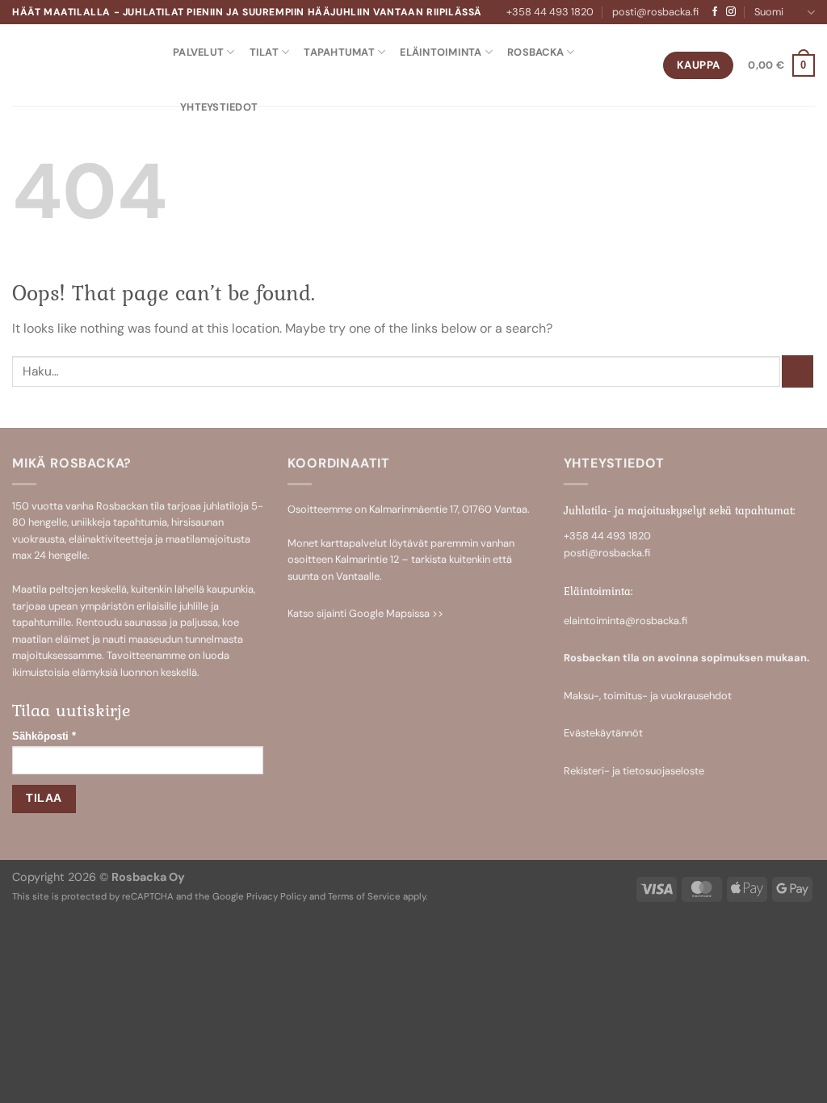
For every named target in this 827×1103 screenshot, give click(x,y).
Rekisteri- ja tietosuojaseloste (634, 771)
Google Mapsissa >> (396, 613)
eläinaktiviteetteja (111, 539)
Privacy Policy (276, 897)
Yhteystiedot (219, 107)
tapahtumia (140, 522)
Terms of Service (364, 897)
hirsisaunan (197, 522)
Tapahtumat (339, 52)
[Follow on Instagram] (731, 12)
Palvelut (198, 52)
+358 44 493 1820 (550, 12)
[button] (781, 65)
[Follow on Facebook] (715, 12)
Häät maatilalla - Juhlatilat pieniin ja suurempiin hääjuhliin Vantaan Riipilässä (247, 12)
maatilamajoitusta (208, 539)
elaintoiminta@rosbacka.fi (625, 620)
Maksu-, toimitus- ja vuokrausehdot (648, 695)
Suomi (768, 12)
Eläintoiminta (440, 52)
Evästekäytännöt (603, 733)
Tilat (264, 52)
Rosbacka (535, 52)
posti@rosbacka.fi (655, 12)
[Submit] (797, 371)
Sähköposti (44, 736)
